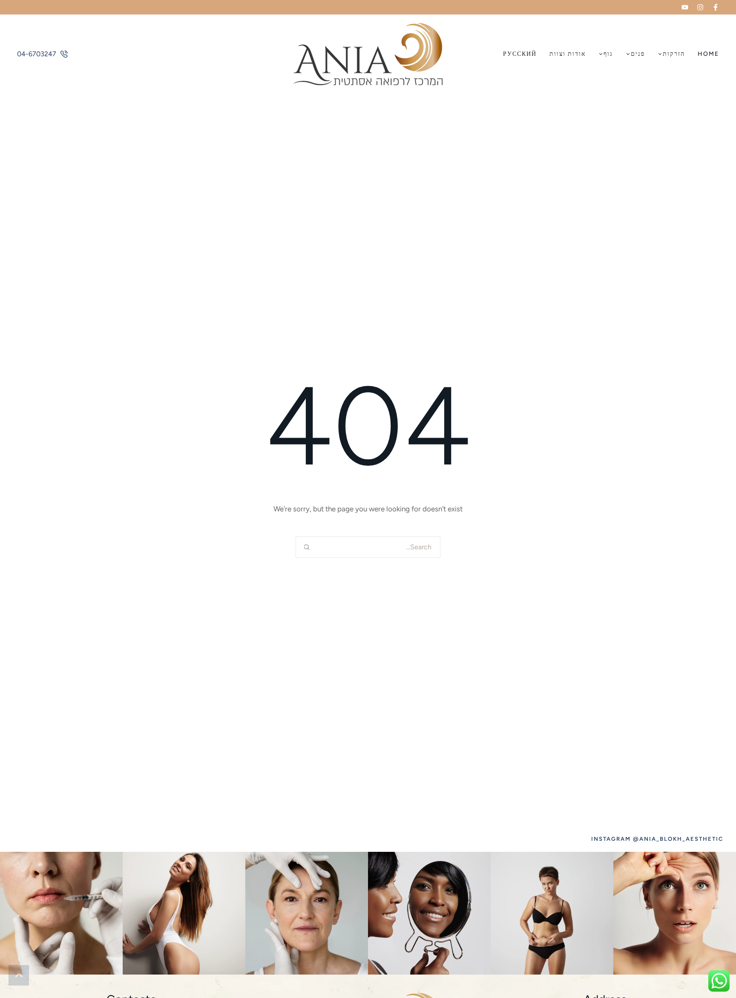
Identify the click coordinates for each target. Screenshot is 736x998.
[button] (715, 7)
